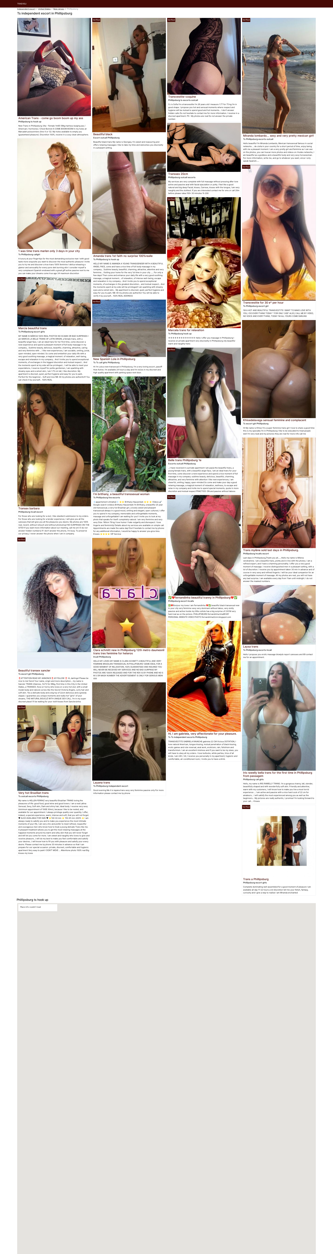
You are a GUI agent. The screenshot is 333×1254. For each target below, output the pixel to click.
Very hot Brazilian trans (33, 792)
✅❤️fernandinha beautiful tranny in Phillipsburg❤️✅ (202, 597)
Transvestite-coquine (182, 96)
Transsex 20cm (178, 174)
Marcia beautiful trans (32, 328)
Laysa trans (250, 646)
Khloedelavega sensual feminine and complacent (274, 420)
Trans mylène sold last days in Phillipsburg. (271, 550)
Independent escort (26, 9)
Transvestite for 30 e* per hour (263, 302)
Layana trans (101, 782)
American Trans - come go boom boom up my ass (50, 118)
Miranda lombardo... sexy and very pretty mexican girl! (278, 135)
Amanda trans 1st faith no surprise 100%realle (123, 256)
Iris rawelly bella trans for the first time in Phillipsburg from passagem (277, 774)
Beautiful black (103, 134)
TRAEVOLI (21, 3)
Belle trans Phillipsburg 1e (184, 460)
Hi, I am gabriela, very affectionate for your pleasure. (202, 733)
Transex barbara (29, 508)
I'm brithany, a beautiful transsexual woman (121, 494)
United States (44, 9)
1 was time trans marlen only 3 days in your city (49, 251)
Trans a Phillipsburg (256, 879)
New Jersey (58, 9)
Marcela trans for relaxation (186, 330)
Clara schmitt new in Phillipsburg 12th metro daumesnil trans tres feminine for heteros (128, 651)
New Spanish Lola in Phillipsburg (114, 359)
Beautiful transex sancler (34, 670)
